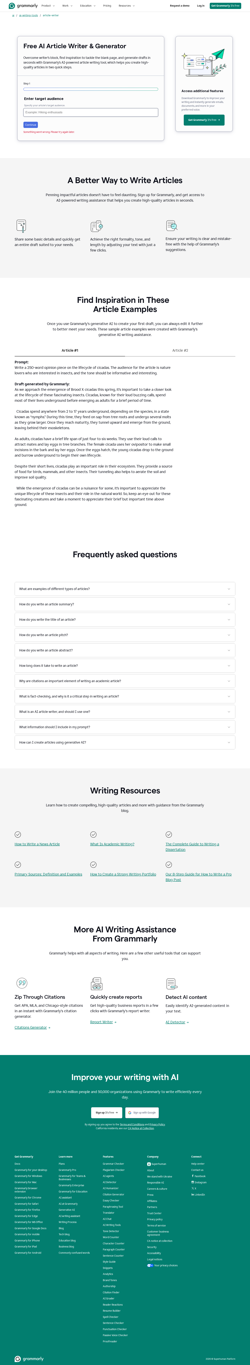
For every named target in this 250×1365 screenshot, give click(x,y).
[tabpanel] (125, 435)
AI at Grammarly (68, 1203)
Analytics (108, 1274)
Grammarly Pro (67, 1170)
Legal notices (154, 1259)
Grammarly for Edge (26, 1216)
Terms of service (156, 1225)
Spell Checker (110, 1317)
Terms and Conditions (132, 1124)
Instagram (201, 1182)
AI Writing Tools (112, 1225)
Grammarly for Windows (28, 1176)
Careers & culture (157, 1188)
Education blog (67, 1240)
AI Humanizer (111, 1188)
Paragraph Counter (114, 1249)
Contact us (197, 1170)
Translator (108, 1212)
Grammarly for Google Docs (30, 1228)
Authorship (109, 1286)
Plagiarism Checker (114, 1170)
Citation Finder (111, 1292)
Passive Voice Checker (115, 1335)
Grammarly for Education (73, 1191)
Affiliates (152, 1201)
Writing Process (68, 1222)
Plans (62, 1163)
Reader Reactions (113, 1304)
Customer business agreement (158, 1233)
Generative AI (67, 1209)
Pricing (107, 5)
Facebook (200, 1176)
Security (151, 1247)
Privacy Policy (157, 1124)
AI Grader (108, 1298)
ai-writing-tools (28, 15)
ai (13, 15)
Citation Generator (113, 1194)
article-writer (51, 15)
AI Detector (175, 1022)
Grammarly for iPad (26, 1246)
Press (150, 1194)
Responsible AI (155, 1182)
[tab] (70, 352)
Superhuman (159, 1164)
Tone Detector (111, 1231)
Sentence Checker (113, 1323)
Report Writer (101, 1022)
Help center (198, 1163)
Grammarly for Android (28, 1252)
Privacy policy (155, 1219)
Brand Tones (110, 1280)
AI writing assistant (69, 1216)
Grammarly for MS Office (29, 1222)
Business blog (66, 1246)
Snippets (108, 1268)
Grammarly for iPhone (27, 1240)
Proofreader (110, 1341)
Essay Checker (111, 1200)
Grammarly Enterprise (71, 1185)
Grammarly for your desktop (31, 1170)
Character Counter (113, 1243)
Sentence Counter (113, 1255)
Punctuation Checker (115, 1329)
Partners (152, 1207)
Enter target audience (44, 99)
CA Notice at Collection (141, 1128)
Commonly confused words (74, 1252)
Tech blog (64, 1234)
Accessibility (154, 1253)
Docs (17, 1163)
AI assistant (65, 1197)
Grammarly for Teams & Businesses (72, 1178)
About (150, 1170)
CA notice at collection (159, 1241)
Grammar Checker (113, 1163)
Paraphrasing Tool (113, 1206)
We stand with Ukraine (159, 1176)
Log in (200, 5)
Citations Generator (31, 1027)
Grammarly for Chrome (28, 1197)
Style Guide (109, 1261)
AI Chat (107, 1219)
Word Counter (111, 1237)
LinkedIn (200, 1194)
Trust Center (154, 1213)
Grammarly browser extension (26, 1190)
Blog (61, 1228)
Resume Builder (112, 1310)
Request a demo (179, 5)
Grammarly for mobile (27, 1234)
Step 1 (26, 83)
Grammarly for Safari (26, 1203)
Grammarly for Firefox (27, 1209)
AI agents (108, 1176)
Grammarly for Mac (26, 1182)
